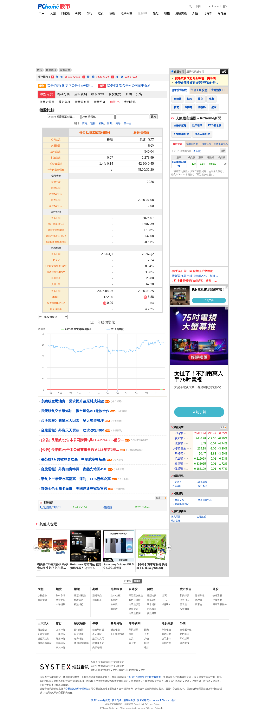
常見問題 (175, 516)
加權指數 (42, 595)
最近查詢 (177, 144)
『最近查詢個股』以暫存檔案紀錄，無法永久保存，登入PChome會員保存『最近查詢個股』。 (198, 173)
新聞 (198, 6)
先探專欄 (97, 647)
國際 (146, 629)
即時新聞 (134, 623)
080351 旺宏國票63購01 (94, 132)
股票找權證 (80, 595)
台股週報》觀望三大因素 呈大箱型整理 (81, 421)
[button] (168, 548)
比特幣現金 (178, 448)
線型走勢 (46, 94)
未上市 (132, 643)
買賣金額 (42, 629)
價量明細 (100, 101)
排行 (89, 13)
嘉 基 (66, 76)
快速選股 (217, 595)
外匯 (195, 13)
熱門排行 (166, 638)
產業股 (114, 600)
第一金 (127, 123)
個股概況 (114, 94)
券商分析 (116, 623)
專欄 (95, 623)
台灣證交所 (178, 500)
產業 (131, 638)
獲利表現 (130, 101)
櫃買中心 (60, 600)
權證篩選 (78, 600)
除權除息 (199, 595)
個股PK (142, 13)
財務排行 (60, 638)
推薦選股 (217, 600)
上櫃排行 (60, 634)
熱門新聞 (133, 629)
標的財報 (97, 94)
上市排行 (60, 629)
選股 (101, 13)
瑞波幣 (178, 443)
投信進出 (202, 486)
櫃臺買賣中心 (205, 500)
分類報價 (126, 13)
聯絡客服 (175, 520)
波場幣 (178, 463)
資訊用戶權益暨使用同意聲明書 (144, 677)
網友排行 (60, 647)
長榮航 (107, 507)
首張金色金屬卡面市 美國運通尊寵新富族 (83, 488)
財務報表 (151, 609)
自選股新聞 (134, 613)
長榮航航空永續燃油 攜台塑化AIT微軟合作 (84, 411)
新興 (109, 123)
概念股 (114, 609)
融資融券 (202, 482)
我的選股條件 (220, 604)
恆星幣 (178, 468)
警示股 (183, 604)
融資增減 (78, 634)
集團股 (114, 604)
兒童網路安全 (144, 700)
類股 (112, 13)
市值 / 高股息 (199, 90)
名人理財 (97, 634)
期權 (167, 13)
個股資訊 (51, 70)
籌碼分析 (63, 94)
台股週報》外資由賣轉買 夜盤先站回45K (83, 469)
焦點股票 (166, 643)
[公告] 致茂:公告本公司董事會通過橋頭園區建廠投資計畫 (131, 85)
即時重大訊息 (221, 144)
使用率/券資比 (81, 643)
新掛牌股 (184, 595)
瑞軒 (92, 123)
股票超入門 (98, 638)
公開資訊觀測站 (180, 503)
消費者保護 (129, 700)
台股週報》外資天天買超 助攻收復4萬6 (81, 430)
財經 (146, 643)
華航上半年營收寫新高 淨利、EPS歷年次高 (85, 479)
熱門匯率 (184, 634)
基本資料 (80, 94)
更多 (158, 497)
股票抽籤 (184, 609)
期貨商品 (97, 595)
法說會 (198, 600)
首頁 (41, 13)
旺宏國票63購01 (50, 507)
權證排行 (78, 604)
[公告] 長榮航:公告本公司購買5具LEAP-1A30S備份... (94, 440)
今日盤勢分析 (118, 634)
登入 (225, 6)
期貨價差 (97, 600)
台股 (131, 634)
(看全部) (197, 151)
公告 (139, 94)
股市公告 (185, 589)
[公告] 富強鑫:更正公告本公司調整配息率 (71, 85)
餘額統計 (78, 629)
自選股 (65, 13)
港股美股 (181, 13)
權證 (155, 13)
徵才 (173, 700)
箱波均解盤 (98, 629)
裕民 (101, 123)
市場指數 (60, 604)
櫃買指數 (42, 600)
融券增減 (78, 638)
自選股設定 (134, 604)
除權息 (222, 13)
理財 (146, 647)
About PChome (161, 700)
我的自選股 (192, 144)
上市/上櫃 (115, 595)
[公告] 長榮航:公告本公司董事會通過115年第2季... (92, 450)
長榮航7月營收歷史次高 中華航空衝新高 (82, 459)
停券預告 (184, 600)
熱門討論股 (179, 90)
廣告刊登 (116, 700)
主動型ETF (218, 90)
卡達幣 (178, 458)
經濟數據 (184, 643)
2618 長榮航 (141, 132)
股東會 (198, 604)
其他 (146, 638)
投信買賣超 (43, 638)
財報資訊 (133, 609)
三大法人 (177, 482)
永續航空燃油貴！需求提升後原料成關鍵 (81, 401)
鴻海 (117, 123)
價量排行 (206, 144)
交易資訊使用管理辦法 (77, 688)
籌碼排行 (60, 643)
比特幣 (208, 13)
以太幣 (178, 438)
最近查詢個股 (136, 595)
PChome (213, 6)
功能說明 (201, 516)
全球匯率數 (185, 629)
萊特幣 (179, 453)
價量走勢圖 (47, 101)
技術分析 (64, 101)
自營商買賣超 (45, 643)
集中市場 (60, 595)
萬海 (84, 123)
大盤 (53, 13)
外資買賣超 (43, 634)
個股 (150, 589)
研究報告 (115, 629)
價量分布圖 (82, 101)
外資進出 (177, 486)
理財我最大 (98, 643)
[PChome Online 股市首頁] (85, 6)
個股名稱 (179, 71)
